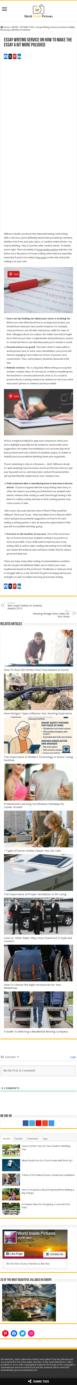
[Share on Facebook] (6, 56)
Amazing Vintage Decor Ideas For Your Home (51, 614)
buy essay (42, 257)
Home (6, 27)
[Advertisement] (38, 108)
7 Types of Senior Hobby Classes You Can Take (32, 850)
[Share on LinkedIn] (19, 56)
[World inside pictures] (38, 10)
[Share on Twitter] (10, 56)
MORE (15, 27)
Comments (32, 1138)
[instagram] (51, 1123)
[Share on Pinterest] (14, 56)
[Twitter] (32, 1123)
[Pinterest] (38, 1123)
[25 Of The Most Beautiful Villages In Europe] (29, 1302)
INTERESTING (27, 27)
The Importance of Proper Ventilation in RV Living (35, 894)
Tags (45, 1138)
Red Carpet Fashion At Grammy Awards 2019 (25, 606)
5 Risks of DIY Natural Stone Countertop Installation (48, 1175)
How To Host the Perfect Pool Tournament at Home (36, 670)
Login (72, 1057)
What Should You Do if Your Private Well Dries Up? (47, 1160)
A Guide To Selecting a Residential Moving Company (36, 1031)
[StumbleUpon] (45, 1123)
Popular (19, 1138)
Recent (6, 1138)
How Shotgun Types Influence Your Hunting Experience (38, 713)
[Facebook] (25, 1123)
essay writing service (47, 249)
